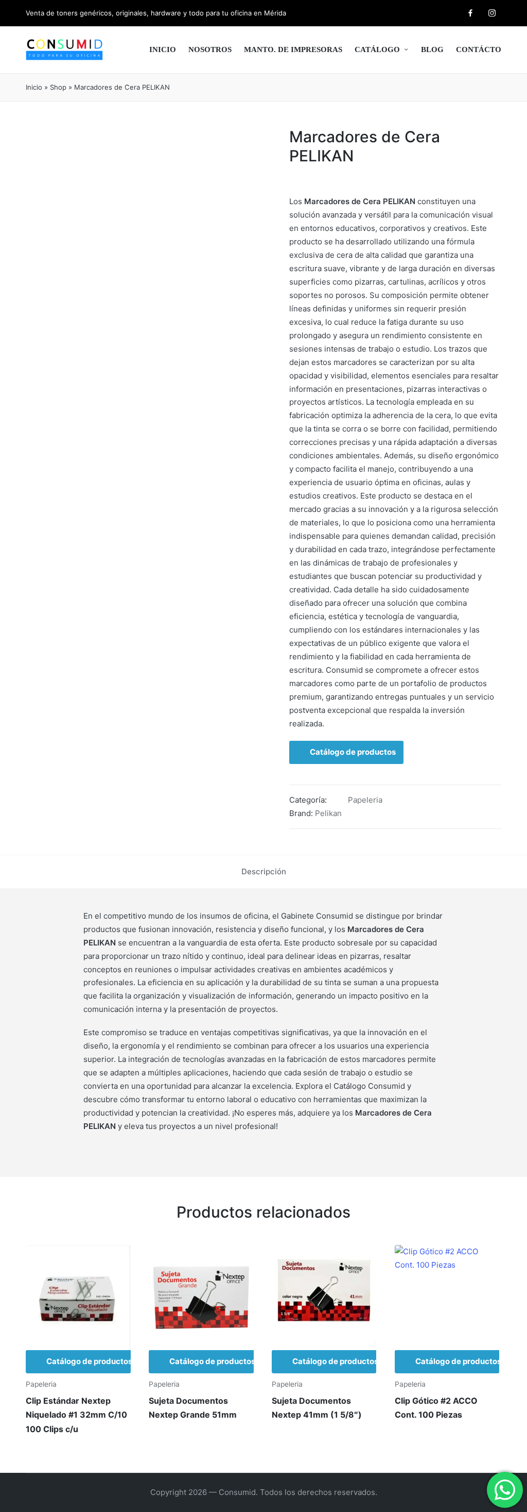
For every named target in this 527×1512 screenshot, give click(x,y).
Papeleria (365, 800)
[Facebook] (470, 13)
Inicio (34, 87)
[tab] (263, 872)
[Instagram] (492, 13)
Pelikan (328, 813)
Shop (58, 87)
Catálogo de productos (353, 752)
